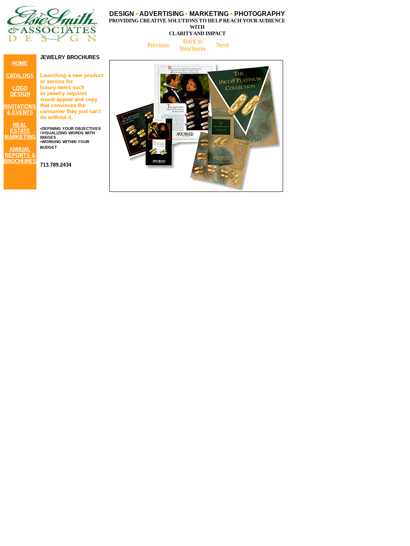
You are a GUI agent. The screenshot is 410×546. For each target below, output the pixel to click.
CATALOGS (20, 76)
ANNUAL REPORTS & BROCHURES (20, 155)
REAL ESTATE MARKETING (20, 131)
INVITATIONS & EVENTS (20, 110)
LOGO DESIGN (20, 91)
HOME (20, 63)
